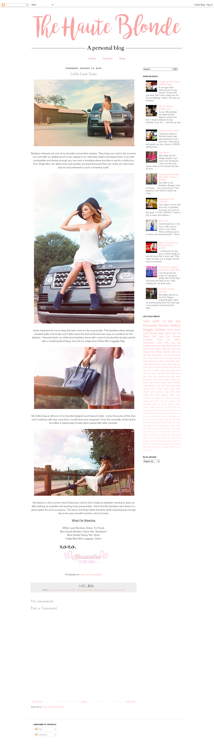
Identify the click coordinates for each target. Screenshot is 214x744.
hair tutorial (147, 413)
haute (161, 333)
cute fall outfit (150, 355)
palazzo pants (163, 392)
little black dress (166, 389)
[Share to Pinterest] (92, 585)
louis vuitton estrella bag (161, 422)
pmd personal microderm (160, 438)
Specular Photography (91, 574)
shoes (157, 395)
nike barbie (176, 428)
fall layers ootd (175, 407)
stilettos (164, 395)
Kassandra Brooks (156, 325)
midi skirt (159, 428)
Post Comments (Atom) (53, 707)
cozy (179, 352)
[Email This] (80, 585)
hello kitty (160, 413)
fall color (152, 367)
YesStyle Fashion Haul (169, 131)
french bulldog (163, 367)
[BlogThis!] (83, 585)
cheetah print (169, 352)
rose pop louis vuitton (168, 441)
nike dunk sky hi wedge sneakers (157, 432)
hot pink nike (169, 413)
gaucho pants (154, 386)
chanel (172, 401)
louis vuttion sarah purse (162, 425)
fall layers (158, 379)
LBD (168, 373)
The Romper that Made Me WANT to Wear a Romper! (169, 177)
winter (159, 339)
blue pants (147, 358)
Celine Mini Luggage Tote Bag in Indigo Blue (169, 268)
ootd (146, 321)
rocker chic (148, 395)
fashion (160, 329)
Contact (107, 58)
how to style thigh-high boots (169, 416)
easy (165, 407)
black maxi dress (162, 401)
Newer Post (37, 702)
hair (163, 386)
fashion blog (170, 379)
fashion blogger (99, 590)
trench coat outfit (162, 447)
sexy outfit (170, 370)
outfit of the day (118, 590)
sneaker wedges (162, 444)
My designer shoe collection (166, 200)
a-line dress (53, 590)
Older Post (130, 702)
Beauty (159, 352)
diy (162, 407)
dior (158, 407)
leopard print (172, 358)
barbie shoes (175, 361)
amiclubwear (148, 343)
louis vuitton (155, 349)
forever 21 (157, 358)
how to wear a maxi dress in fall (155, 419)
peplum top (165, 435)
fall (154, 336)
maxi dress (151, 428)
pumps (174, 438)
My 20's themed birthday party (166, 107)
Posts (39, 729)
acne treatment (175, 398)
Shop (122, 58)
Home (92, 58)
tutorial (171, 447)
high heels (170, 386)
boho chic (152, 376)
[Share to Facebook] (89, 585)
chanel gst (156, 404)
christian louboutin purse (169, 376)
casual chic (164, 336)
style (167, 333)
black (168, 346)
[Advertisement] (88, 689)
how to (151, 370)
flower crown (161, 382)
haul (154, 413)
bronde (89, 590)
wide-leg (161, 373)
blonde (153, 333)
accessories (156, 398)
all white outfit (162, 361)
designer (152, 407)
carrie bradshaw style (152, 364)
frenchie (173, 367)
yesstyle (150, 450)
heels (166, 343)
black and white (158, 346)
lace (108, 590)
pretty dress (160, 370)
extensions (147, 379)
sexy (159, 355)
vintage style (149, 352)
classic (164, 364)
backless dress (65, 590)
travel (178, 370)
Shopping (176, 355)
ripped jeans (154, 441)
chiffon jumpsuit (167, 404)
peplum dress (155, 435)
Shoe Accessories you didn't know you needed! (168, 245)
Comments (42, 735)
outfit (170, 329)
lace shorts (173, 419)
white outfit (175, 395)
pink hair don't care (171, 349)
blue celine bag (78, 590)
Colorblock (147, 398)
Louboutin (167, 355)
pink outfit (176, 392)
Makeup (152, 361)
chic (174, 333)
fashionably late (149, 410)
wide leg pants (149, 373)
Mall (173, 373)
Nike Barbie (164, 152)
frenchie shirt (176, 410)
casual (174, 346)
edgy (175, 364)
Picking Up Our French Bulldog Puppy (169, 82)
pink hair (176, 343)
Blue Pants (163, 221)
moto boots (167, 428)
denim (170, 364)
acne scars (165, 398)
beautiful (147, 346)
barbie (159, 343)
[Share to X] (86, 585)
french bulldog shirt (162, 410)
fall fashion (174, 339)
